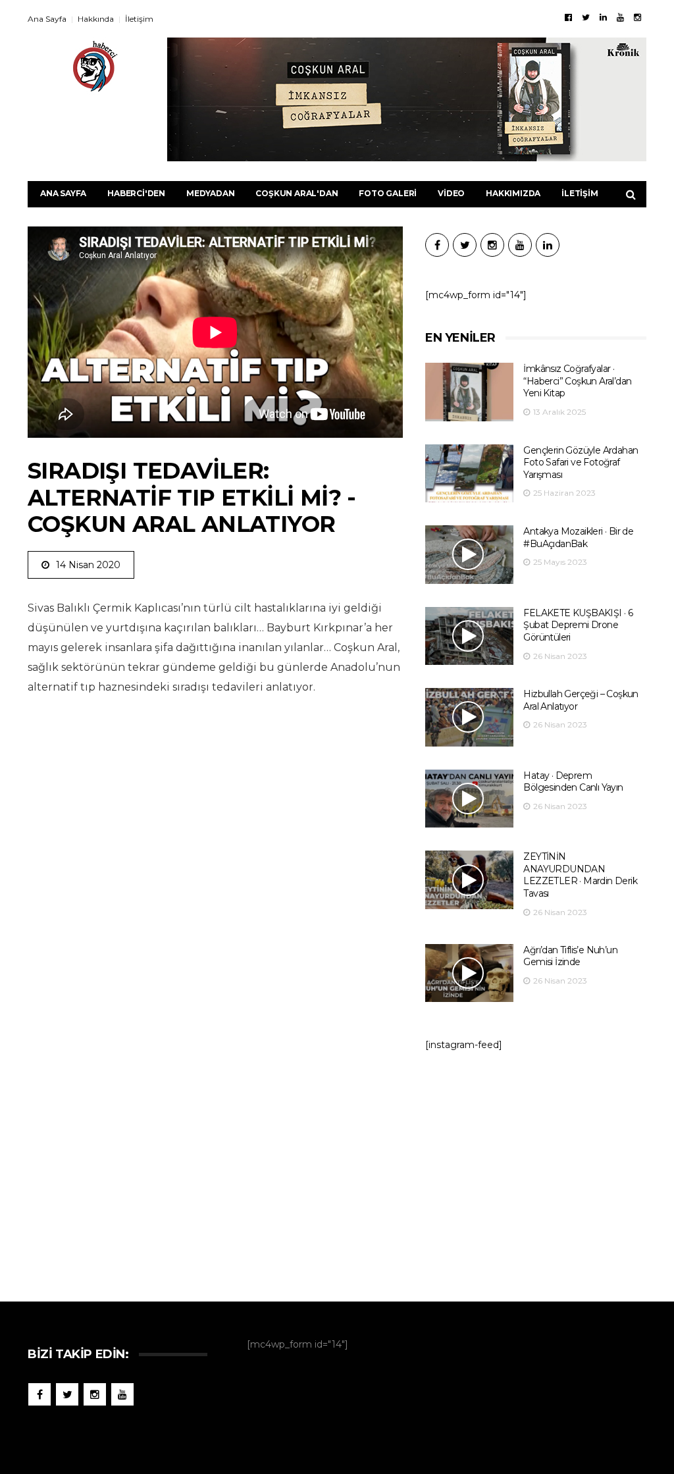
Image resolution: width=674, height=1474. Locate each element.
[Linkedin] (603, 17)
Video (451, 193)
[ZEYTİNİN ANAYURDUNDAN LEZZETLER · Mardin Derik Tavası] (469, 880)
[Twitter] (586, 17)
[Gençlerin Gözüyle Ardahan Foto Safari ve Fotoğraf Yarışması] (469, 473)
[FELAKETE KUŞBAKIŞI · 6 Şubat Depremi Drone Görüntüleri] (469, 636)
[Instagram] (637, 17)
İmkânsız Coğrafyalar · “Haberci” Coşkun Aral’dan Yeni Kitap (577, 381)
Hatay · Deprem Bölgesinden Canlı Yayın (573, 782)
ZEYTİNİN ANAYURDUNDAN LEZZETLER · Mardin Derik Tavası (580, 875)
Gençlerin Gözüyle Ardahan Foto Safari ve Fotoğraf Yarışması (580, 462)
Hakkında (96, 19)
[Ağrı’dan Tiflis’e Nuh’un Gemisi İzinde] (469, 973)
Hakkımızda (513, 193)
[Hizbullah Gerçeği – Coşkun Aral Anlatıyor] (469, 717)
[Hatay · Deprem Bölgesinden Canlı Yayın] (469, 799)
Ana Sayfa (47, 19)
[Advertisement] (535, 1170)
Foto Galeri (388, 193)
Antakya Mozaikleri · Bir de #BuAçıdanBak (578, 537)
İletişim (139, 19)
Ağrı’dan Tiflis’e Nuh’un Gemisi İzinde (570, 956)
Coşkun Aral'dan (296, 193)
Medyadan (210, 193)
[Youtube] (620, 17)
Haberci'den (136, 193)
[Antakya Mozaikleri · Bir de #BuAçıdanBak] (469, 554)
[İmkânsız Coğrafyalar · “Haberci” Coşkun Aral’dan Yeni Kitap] (469, 392)
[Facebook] (568, 17)
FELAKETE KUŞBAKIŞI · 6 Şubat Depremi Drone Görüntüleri (578, 625)
